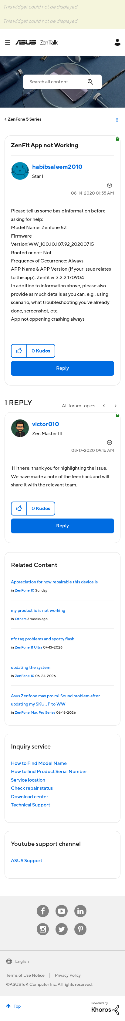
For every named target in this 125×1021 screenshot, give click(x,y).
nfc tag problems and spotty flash (42, 639)
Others (20, 619)
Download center (29, 797)
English (22, 961)
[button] (19, 351)
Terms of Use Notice (25, 975)
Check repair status (32, 788)
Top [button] (17, 1006)
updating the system (30, 667)
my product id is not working (38, 610)
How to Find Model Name (39, 763)
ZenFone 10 (24, 590)
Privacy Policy (68, 975)
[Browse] (10, 42)
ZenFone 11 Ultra (28, 647)
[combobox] (62, 82)
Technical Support (30, 805)
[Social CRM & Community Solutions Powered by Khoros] (105, 1008)
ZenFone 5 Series (24, 119)
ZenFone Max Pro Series (35, 712)
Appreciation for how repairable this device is (54, 582)
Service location (28, 780)
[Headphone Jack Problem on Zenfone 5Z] (104, 406)
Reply (62, 368)
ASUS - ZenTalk (36, 42)
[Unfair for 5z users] (115, 406)
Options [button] (116, 119)
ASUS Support (26, 861)
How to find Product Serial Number (49, 772)
